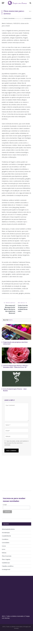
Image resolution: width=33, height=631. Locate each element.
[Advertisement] (17, 474)
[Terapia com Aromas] (17, 3)
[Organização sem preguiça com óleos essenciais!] (16, 332)
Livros (3, 549)
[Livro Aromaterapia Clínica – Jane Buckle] (16, 379)
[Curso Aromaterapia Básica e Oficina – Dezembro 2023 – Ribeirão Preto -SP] (16, 355)
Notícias (4, 553)
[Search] (30, 3)
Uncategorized (6, 569)
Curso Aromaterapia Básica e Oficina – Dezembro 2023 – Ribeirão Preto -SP (16, 366)
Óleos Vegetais (6, 559)
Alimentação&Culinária (8, 529)
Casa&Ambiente (6, 536)
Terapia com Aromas (9, 18)
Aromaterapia (6, 532)
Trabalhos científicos (7, 566)
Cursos (4, 546)
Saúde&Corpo (6, 563)
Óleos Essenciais (6, 556)
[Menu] (3, 3)
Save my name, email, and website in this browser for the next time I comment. (16, 443)
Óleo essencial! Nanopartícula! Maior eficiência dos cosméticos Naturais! (9, 309)
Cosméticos (5, 539)
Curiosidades (27, 18)
